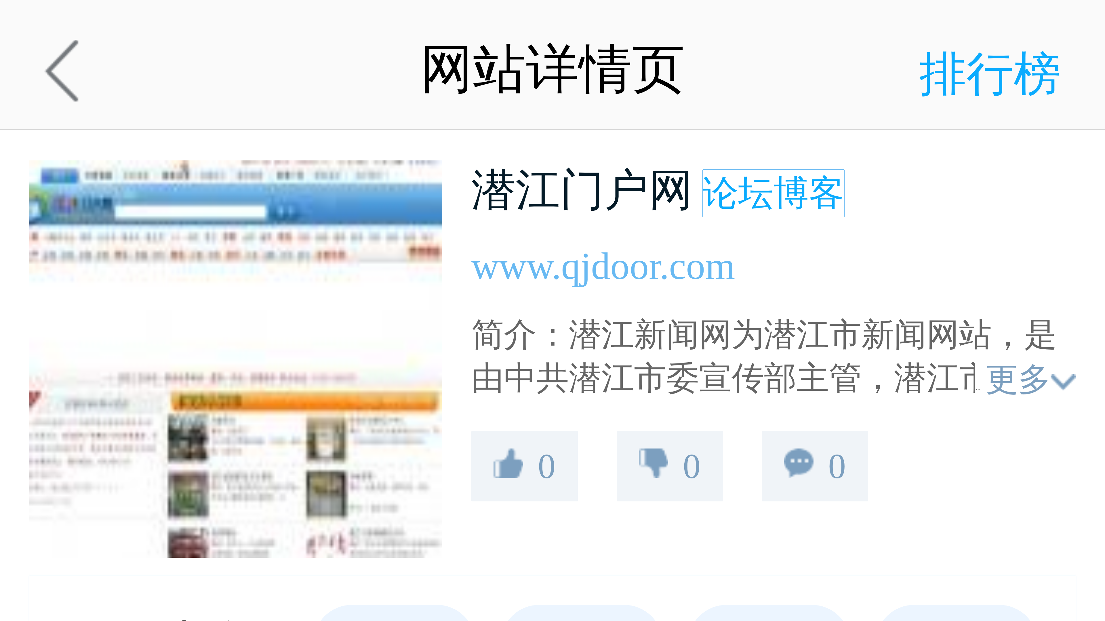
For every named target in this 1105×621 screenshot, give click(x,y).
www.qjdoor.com (603, 266)
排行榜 (990, 74)
